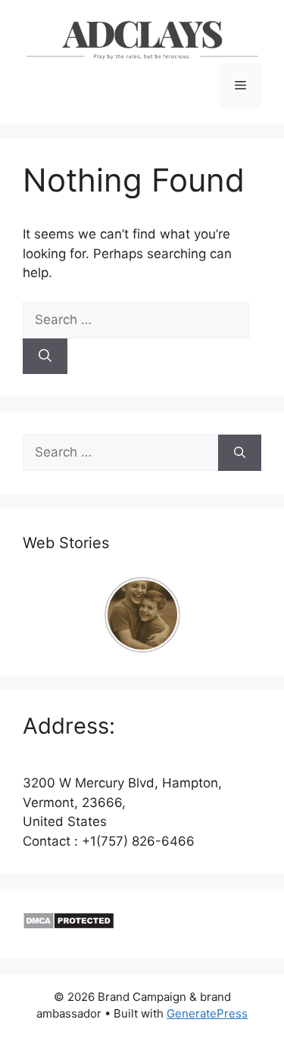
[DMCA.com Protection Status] (68, 925)
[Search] (45, 356)
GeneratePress (207, 1013)
